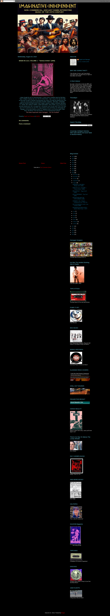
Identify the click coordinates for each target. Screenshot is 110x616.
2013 (73, 234)
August (75, 182)
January (75, 223)
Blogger (63, 612)
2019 (73, 170)
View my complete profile (83, 61)
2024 (73, 160)
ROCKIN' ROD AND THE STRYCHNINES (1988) (79, 198)
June (74, 213)
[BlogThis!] (45, 116)
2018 (73, 172)
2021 (73, 166)
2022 (73, 164)
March (74, 219)
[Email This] (44, 116)
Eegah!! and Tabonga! (84, 59)
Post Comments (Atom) (45, 167)
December (75, 174)
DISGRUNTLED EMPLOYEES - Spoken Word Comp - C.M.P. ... (81, 208)
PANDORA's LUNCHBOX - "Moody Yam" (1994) (79, 185)
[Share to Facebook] (48, 116)
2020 (73, 168)
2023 (73, 162)
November (75, 176)
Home (43, 163)
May (74, 215)
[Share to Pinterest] (50, 116)
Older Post (63, 163)
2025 (73, 158)
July (74, 211)
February (75, 221)
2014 (73, 232)
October (75, 178)
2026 (73, 156)
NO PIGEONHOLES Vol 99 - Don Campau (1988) (80, 205)
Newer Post (22, 163)
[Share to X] (47, 116)
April (74, 217)
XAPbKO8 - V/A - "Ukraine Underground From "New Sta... (80, 201)
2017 (73, 226)
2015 (73, 230)
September (75, 180)
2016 (73, 228)
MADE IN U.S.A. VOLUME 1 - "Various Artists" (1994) (80, 188)
